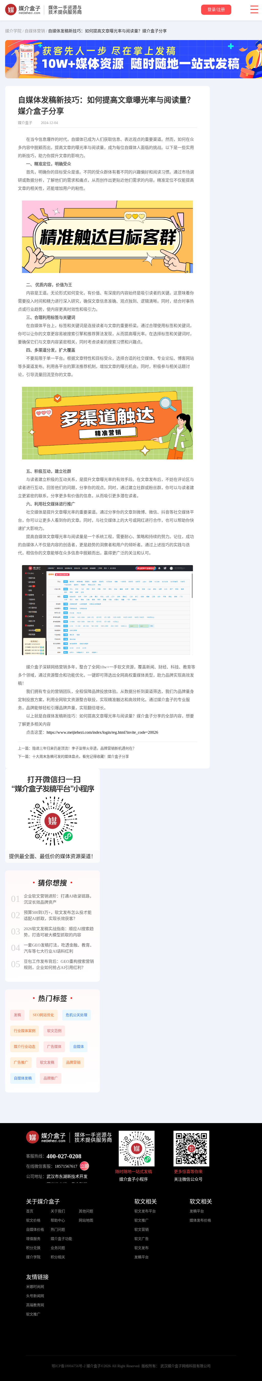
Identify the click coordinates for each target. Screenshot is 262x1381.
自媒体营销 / (36, 31)
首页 (29, 1211)
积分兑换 (33, 1248)
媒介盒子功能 (61, 1239)
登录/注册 (216, 9)
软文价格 (33, 1220)
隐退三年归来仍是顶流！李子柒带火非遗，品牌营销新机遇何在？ (84, 748)
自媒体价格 (35, 1229)
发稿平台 (141, 1257)
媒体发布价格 (200, 1220)
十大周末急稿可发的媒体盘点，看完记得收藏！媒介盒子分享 (80, 756)
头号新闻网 (35, 1296)
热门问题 (58, 1229)
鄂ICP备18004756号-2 (68, 1366)
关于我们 (58, 1211)
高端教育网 (35, 1305)
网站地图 (86, 1220)
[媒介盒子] (43, 6)
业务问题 (58, 1248)
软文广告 (141, 1239)
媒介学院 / (14, 31)
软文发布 (141, 1248)
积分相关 (58, 1257)
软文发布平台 (145, 1211)
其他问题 (86, 1211)
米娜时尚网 (35, 1287)
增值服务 (33, 1239)
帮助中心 (58, 1220)
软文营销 (141, 1229)
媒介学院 (33, 1257)
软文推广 (141, 1220)
